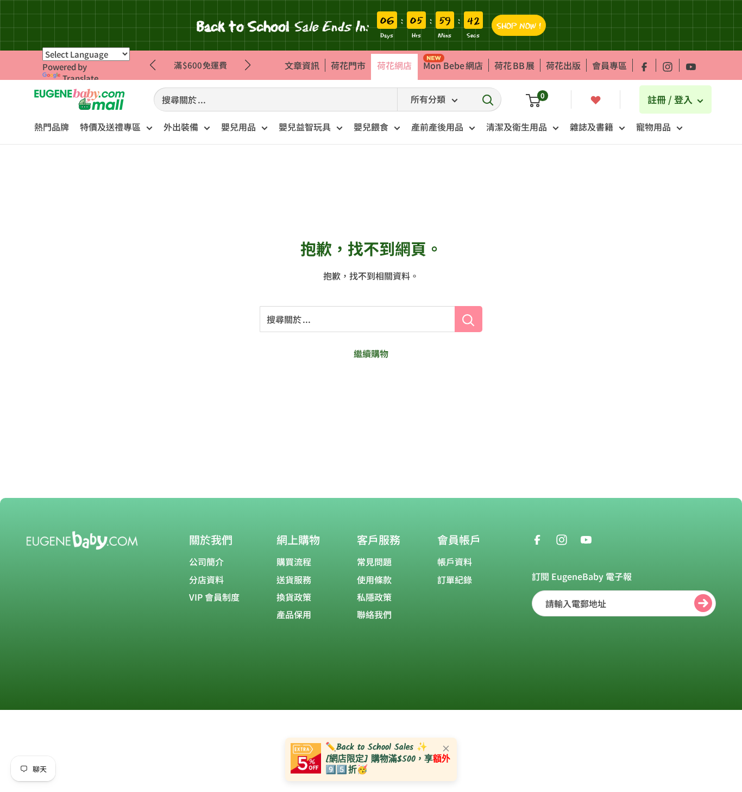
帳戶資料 (454, 561)
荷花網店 (394, 65)
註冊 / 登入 (671, 99)
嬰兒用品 (238, 126)
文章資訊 (302, 65)
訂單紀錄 (454, 579)
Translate (80, 78)
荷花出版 (563, 65)
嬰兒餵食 (371, 126)
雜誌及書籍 (591, 126)
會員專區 (609, 65)
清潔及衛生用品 (516, 126)
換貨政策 (293, 596)
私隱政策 (374, 596)
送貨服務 (293, 579)
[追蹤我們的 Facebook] (644, 65)
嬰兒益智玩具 (305, 126)
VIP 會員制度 (214, 596)
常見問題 (374, 561)
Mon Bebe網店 (453, 65)
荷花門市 (348, 65)
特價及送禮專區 (110, 126)
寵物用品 (653, 126)
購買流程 (293, 561)
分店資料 (206, 579)
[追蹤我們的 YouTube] (691, 65)
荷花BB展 (514, 65)
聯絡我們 (374, 614)
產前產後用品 (437, 126)
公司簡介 (206, 561)
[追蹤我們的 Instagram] (667, 65)
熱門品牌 (51, 126)
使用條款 (374, 579)
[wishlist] (595, 98)
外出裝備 (181, 126)
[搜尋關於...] (468, 319)
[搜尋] (487, 99)
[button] (248, 65)
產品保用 (293, 614)
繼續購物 (371, 353)
